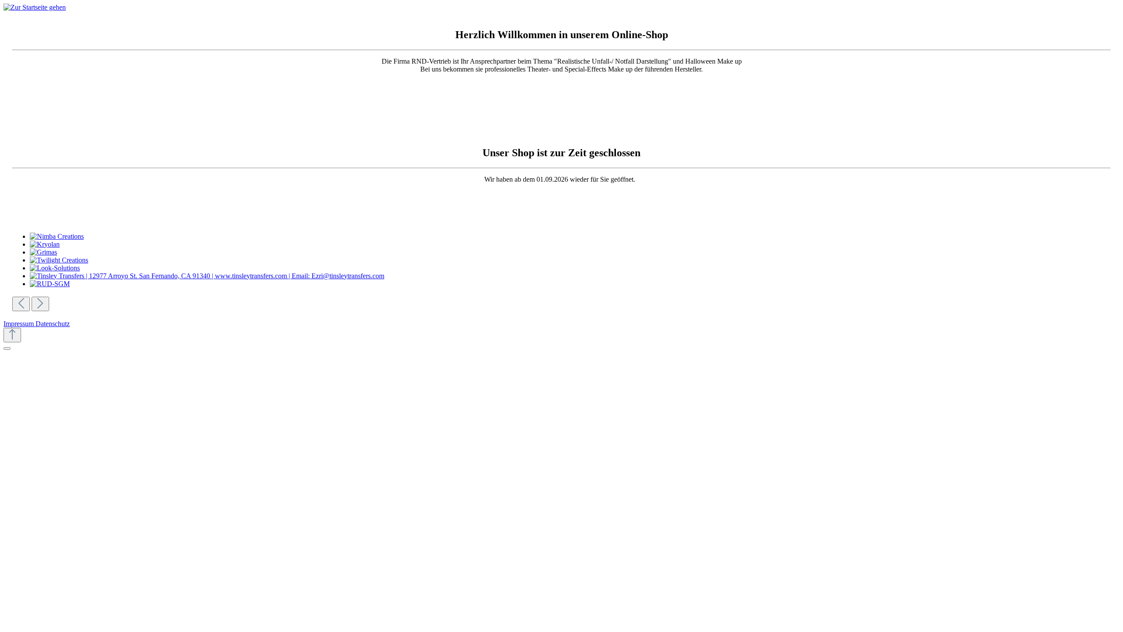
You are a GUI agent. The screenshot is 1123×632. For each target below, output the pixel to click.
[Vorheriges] (21, 304)
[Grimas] (573, 252)
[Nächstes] (40, 304)
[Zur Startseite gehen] (35, 7)
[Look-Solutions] (573, 268)
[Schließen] (7, 348)
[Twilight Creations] (573, 260)
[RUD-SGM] (573, 284)
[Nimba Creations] (573, 237)
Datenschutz (53, 323)
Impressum (20, 323)
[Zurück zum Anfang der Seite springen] (12, 335)
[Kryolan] (573, 244)
